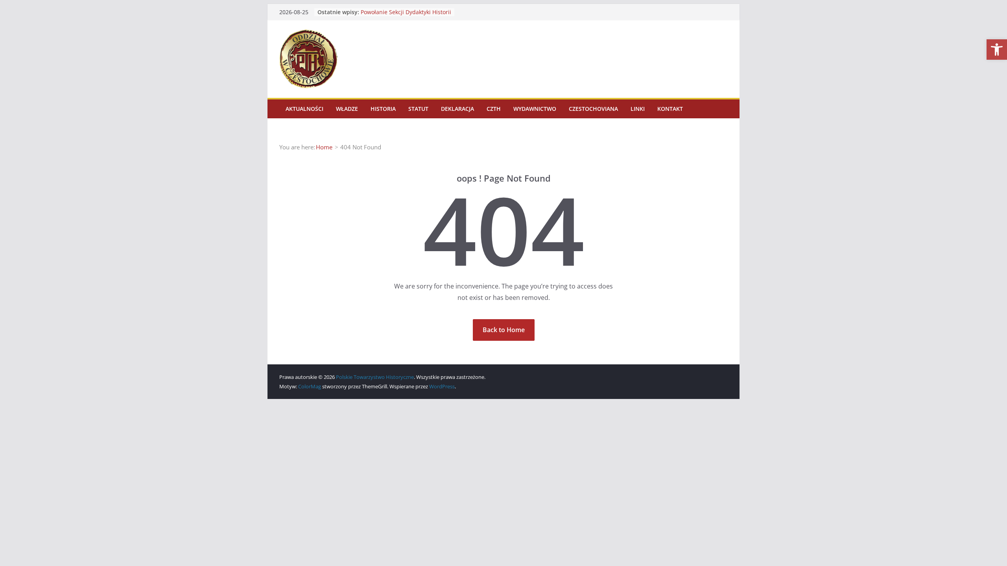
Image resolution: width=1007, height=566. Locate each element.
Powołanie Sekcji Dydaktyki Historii (406, 12)
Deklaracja (457, 108)
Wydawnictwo (534, 108)
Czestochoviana (593, 108)
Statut (418, 108)
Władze (347, 108)
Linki (638, 108)
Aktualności (304, 108)
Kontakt (670, 108)
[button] (997, 49)
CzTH (494, 108)
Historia (383, 108)
